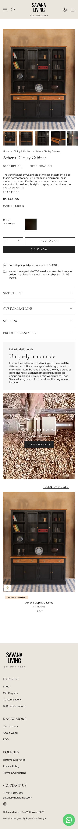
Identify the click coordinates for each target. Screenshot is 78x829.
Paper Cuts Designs (36, 818)
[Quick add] (7, 588)
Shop (6, 686)
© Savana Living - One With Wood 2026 (23, 812)
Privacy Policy (11, 766)
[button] (13, 9)
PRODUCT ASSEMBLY (19, 333)
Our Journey (10, 726)
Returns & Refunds (14, 759)
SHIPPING (10, 321)
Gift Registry (10, 693)
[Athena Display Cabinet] (39, 542)
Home (6, 151)
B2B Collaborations (14, 706)
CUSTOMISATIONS (18, 308)
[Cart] (72, 9)
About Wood (10, 733)
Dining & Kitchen (22, 151)
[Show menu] (5, 9)
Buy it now (39, 249)
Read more (11, 192)
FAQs (6, 739)
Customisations (12, 699)
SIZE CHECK (12, 293)
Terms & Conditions (14, 772)
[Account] (64, 9)
